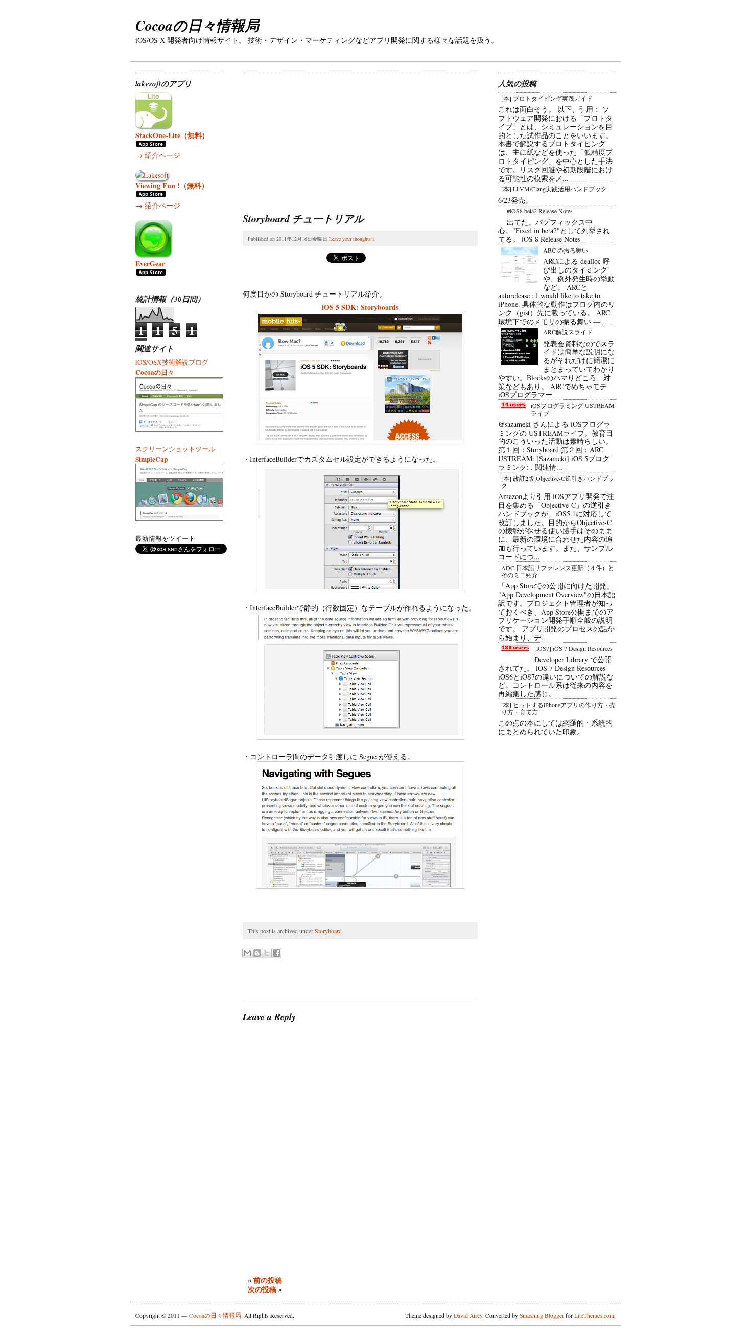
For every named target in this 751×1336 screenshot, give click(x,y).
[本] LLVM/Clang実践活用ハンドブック (554, 189)
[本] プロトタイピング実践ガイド (547, 98)
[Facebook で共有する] (276, 953)
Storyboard (328, 930)
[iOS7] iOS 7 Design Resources (573, 648)
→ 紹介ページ (157, 155)
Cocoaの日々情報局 (197, 25)
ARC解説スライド (568, 332)
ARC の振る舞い (565, 250)
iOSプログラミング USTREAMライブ (573, 409)
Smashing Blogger (542, 1315)
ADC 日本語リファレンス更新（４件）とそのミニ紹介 (557, 571)
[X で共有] (267, 953)
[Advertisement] (319, 137)
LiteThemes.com (594, 1315)
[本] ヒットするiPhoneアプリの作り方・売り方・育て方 (558, 708)
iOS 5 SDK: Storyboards (360, 307)
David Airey (468, 1315)
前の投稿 (267, 1280)
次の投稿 (262, 1289)
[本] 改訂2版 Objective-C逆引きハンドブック (557, 481)
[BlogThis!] (257, 953)
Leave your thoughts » (352, 238)
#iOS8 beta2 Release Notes (540, 211)
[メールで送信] (247, 953)
